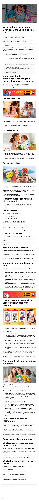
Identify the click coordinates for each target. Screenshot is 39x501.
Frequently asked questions (10, 72)
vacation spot (5, 195)
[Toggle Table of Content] (32, 63)
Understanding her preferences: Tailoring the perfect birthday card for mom (19, 64)
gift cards (27, 351)
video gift (29, 412)
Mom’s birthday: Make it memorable (12, 71)
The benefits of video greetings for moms (13, 69)
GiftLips (3, 2)
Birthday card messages (15, 398)
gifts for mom (17, 121)
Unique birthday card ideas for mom (12, 67)
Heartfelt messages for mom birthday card (14, 65)
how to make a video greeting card (26, 329)
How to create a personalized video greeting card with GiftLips (17, 68)
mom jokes (5, 155)
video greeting (26, 340)
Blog (12, 486)
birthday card (16, 84)
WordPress (35, 498)
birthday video (32, 356)
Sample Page (35, 2)
